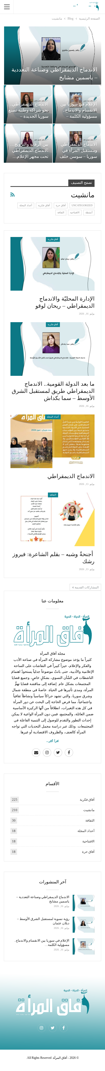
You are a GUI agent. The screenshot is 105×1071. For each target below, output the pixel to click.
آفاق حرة (61, 205)
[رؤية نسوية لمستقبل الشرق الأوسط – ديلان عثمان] (84, 925)
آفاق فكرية (44, 205)
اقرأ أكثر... (52, 740)
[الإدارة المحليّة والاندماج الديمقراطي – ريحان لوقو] (52, 264)
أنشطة (89, 212)
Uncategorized (82, 205)
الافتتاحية (75, 212)
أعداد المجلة (25, 205)
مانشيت (89, 810)
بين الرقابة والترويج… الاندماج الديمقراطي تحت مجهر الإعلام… (29, 150)
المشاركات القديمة (86, 587)
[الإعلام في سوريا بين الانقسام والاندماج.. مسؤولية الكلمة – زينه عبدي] (84, 946)
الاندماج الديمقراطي (71, 476)
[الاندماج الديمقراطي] (52, 441)
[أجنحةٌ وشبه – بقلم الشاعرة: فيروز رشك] (52, 519)
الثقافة (60, 212)
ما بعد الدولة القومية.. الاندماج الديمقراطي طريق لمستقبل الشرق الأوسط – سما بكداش (53, 391)
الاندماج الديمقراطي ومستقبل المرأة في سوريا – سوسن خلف (78, 150)
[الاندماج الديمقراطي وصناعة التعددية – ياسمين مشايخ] (53, 55)
